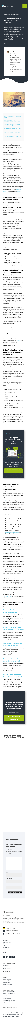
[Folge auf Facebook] (4, 957)
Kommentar (8, 856)
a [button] (24, 6)
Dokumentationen (6, 947)
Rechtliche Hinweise (18, 1013)
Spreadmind (5, 501)
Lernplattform (6, 997)
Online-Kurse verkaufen (7, 219)
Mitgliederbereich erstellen (8, 1002)
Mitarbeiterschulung (15, 14)
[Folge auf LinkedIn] (10, 957)
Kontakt (4, 952)
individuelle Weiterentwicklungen (12, 532)
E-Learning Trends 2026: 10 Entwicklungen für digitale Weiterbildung (13, 785)
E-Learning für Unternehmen (9, 993)
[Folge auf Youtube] (13, 957)
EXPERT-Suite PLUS (7, 967)
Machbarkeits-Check (7, 596)
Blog (4, 949)
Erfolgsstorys (5, 940)
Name (7, 872)
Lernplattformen (7, 14)
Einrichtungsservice (7, 979)
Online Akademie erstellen (8, 998)
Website (7, 885)
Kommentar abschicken (15, 892)
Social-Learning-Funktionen (13, 193)
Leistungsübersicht (6, 942)
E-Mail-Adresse (9, 878)
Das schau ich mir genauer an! (14, 718)
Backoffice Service (6, 982)
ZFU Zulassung (6, 986)
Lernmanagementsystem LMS (9, 991)
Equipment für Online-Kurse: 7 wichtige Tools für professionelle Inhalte (15, 812)
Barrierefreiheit (13, 1014)
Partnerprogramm (6, 950)
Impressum (5, 1013)
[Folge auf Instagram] (7, 957)
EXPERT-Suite (5, 965)
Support (18, 340)
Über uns (4, 944)
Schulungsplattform (7, 995)
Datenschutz (10, 1013)
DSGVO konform (6, 1014)
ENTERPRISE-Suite (6, 968)
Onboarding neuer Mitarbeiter (9, 1000)
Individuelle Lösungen (7, 984)
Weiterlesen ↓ (7, 44)
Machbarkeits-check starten (13, 471)
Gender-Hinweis (15, 1016)
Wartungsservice (6, 981)
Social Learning (6, 973)
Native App (5, 974)
